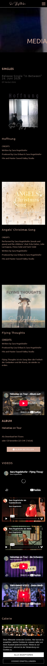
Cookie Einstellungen (23, 661)
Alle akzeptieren (23, 655)
